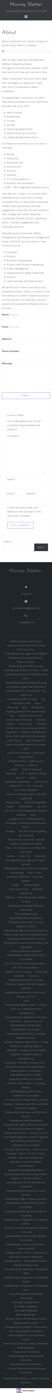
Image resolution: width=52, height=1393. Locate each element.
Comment (13, 436)
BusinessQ (26, 893)
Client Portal (26, 723)
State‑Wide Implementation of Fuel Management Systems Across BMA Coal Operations (26, 942)
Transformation (31, 885)
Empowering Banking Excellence (26, 1170)
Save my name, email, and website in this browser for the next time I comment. (24, 511)
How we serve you (32, 769)
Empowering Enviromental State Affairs (26, 1174)
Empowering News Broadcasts (26, 1120)
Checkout (41, 719)
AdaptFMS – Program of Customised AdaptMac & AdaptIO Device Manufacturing (26, 1054)
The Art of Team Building (32, 831)
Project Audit (12, 802)
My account (41, 781)
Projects (9, 806)
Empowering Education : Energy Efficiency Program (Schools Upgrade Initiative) (26, 984)
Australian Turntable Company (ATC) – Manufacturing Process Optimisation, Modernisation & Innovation (26, 1066)
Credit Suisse (14, 740)
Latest (32, 777)
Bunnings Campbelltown (26, 1302)
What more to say (18, 889)
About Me (12, 707)
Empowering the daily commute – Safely (26, 670)
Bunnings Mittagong (26, 1310)
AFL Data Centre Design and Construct (26, 1099)
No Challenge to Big (26, 913)
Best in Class (35, 872)
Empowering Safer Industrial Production (26, 930)
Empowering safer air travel (22, 699)
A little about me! (20, 703)
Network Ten (16, 785)
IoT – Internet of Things (34, 773)
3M (43, 699)
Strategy (10, 831)
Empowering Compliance (26, 1351)
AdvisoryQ (39, 856)
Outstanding (16, 872)
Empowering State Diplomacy (26, 1364)
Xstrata (10, 856)
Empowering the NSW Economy (26, 666)
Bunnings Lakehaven (26, 1306)
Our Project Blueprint (26, 789)
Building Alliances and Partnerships (26, 711)
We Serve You (26, 835)
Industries (11, 773)
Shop (33, 814)
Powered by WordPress (15, 1378)
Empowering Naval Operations (26, 918)
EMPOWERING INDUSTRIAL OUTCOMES (26, 868)
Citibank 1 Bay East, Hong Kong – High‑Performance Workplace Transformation (26, 1161)
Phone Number (10, 351)
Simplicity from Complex (18, 971)
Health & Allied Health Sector (26, 641)
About (37, 703)
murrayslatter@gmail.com (26, 608)
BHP (24, 707)
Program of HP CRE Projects (26, 1178)
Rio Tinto (42, 806)
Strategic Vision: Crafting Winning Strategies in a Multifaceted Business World (26, 823)
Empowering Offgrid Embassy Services (26, 1198)
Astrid (43, 1378)
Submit (26, 395)
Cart (12, 715)
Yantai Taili (24, 856)
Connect (41, 723)
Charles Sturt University (19, 719)
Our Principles (35, 785)
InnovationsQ (26, 1013)
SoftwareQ (41, 971)
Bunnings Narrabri (26, 1314)
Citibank (10, 723)
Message (7, 363)
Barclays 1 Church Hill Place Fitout (26, 1153)
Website (6, 338)
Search (7, 541)
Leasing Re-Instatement (17, 781)
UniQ (26, 1000)
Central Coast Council (30, 715)
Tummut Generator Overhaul (26, 951)
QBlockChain (26, 806)
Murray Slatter (26, 4)
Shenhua (21, 814)
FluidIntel (19, 975)
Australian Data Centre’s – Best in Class (26, 1149)
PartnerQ (33, 975)
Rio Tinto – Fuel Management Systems (26, 810)
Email (10, 326)
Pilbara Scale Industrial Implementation (26, 934)
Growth (14, 769)
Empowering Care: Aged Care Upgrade (26, 653)
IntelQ (15, 885)
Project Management (35, 802)
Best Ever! (37, 889)
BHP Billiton (38, 707)
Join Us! (20, 777)
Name (10, 314)
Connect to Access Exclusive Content (26, 728)
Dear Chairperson (35, 740)
